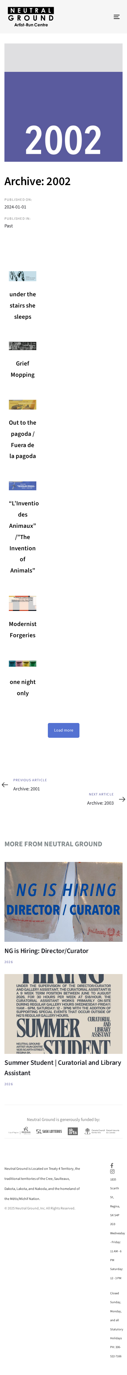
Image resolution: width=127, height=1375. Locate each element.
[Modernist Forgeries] (22, 603)
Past (8, 226)
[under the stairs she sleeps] (22, 276)
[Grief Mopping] (22, 346)
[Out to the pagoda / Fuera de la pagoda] (22, 404)
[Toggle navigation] (101, 16)
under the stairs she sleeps (22, 305)
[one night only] (22, 665)
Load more (63, 730)
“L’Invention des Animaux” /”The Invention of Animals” (26, 537)
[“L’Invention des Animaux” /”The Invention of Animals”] (22, 485)
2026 (8, 962)
